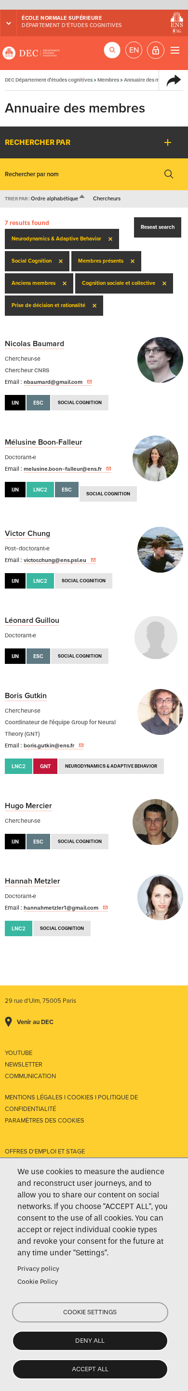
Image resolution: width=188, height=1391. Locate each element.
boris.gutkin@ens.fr (49, 745)
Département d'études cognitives (72, 25)
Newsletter (23, 1064)
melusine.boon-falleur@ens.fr (63, 468)
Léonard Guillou (32, 620)
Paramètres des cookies (44, 1120)
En (134, 50)
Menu (174, 50)
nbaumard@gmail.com (53, 382)
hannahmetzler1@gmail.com (61, 907)
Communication (30, 1076)
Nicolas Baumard (34, 344)
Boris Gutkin (26, 696)
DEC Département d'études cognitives (31, 53)
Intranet (155, 50)
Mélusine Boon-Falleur (43, 442)
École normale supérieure (62, 18)
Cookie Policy (37, 1282)
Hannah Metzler (32, 881)
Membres (108, 80)
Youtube (18, 1053)
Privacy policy (38, 1269)
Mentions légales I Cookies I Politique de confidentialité (71, 1103)
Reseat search (158, 227)
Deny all (90, 1340)
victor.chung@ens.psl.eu (55, 560)
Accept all (90, 1369)
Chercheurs (107, 199)
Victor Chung (27, 533)
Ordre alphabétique (58, 199)
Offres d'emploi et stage (45, 1151)
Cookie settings (90, 1312)
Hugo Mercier (28, 806)
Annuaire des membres (150, 80)
